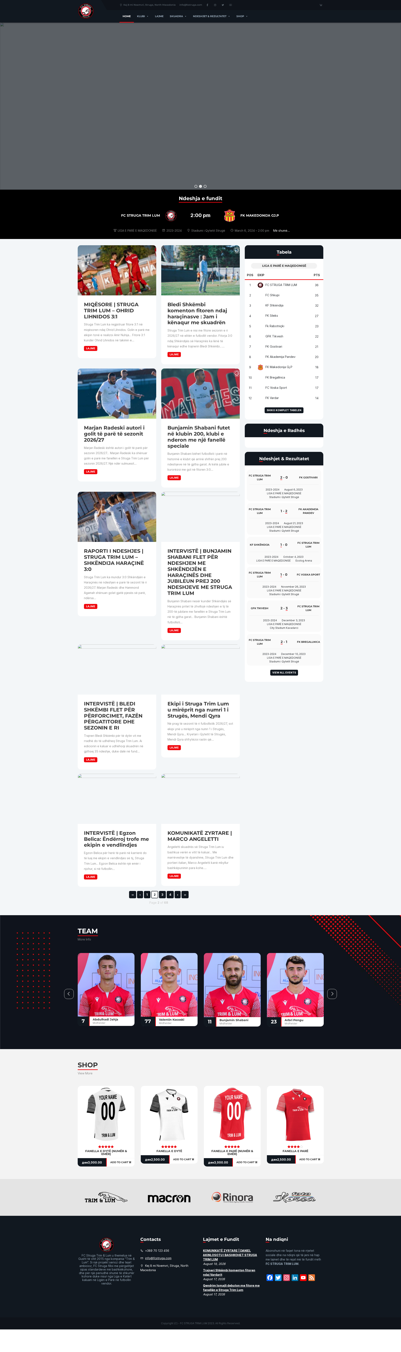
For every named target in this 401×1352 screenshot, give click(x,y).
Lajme (159, 16)
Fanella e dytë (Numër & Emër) (106, 1152)
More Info (84, 939)
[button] (147, 16)
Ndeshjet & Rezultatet (209, 16)
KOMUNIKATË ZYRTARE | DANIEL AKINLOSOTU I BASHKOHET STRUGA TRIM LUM (230, 1255)
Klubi (141, 16)
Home (127, 16)
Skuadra (176, 16)
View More (85, 1073)
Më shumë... (281, 230)
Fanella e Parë (295, 1151)
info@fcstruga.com (190, 4)
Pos (250, 275)
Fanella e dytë (169, 1151)
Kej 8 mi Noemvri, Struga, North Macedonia (149, 4)
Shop (240, 16)
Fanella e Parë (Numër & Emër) (232, 1152)
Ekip (261, 275)
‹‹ (133, 894)
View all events (284, 672)
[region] (200, 106)
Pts (317, 275)
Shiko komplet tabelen (284, 410)
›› (185, 894)
